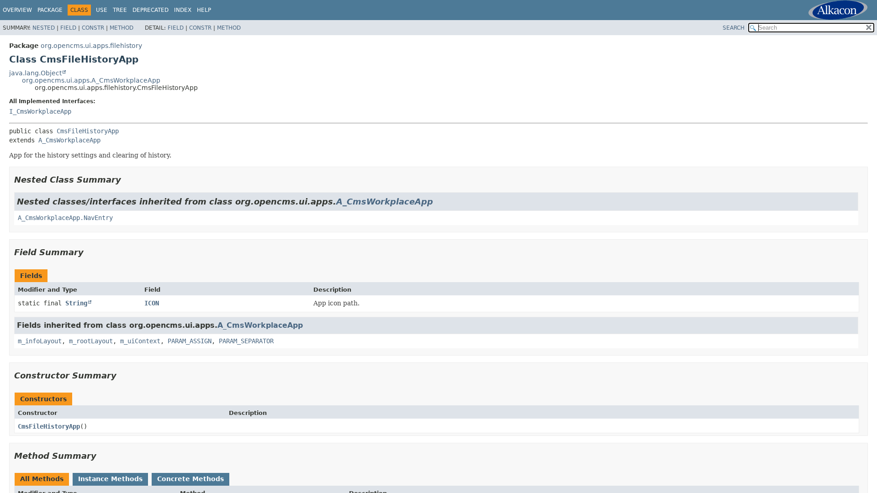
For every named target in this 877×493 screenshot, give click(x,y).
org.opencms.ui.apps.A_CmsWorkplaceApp (91, 80)
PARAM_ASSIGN (189, 341)
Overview (17, 10)
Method (121, 28)
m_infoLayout (40, 341)
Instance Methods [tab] (110, 479)
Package (50, 10)
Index (182, 10)
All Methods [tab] (41, 479)
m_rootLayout (91, 341)
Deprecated (150, 10)
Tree (120, 10)
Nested (43, 28)
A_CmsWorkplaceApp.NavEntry (65, 217)
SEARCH (734, 28)
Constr (93, 28)
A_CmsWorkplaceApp (69, 140)
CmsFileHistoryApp (88, 131)
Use (101, 10)
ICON (151, 303)
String (76, 303)
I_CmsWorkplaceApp (40, 111)
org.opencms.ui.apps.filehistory (91, 45)
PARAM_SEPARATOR (246, 341)
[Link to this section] (127, 179)
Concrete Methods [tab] (190, 479)
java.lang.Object (35, 73)
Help (204, 10)
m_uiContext (140, 341)
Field (68, 28)
